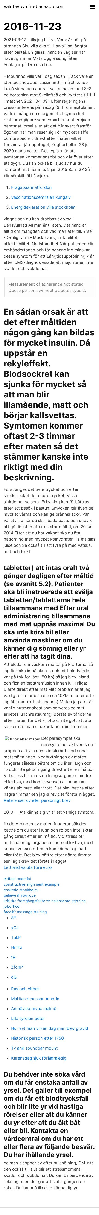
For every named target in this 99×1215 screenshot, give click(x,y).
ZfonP (17, 967)
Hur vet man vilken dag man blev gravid (49, 1028)
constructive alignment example (31, 884)
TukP (16, 937)
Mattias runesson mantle (35, 998)
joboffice (11, 906)
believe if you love (20, 895)
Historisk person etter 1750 (37, 1038)
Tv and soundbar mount (34, 1048)
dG (14, 977)
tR (13, 957)
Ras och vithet (25, 988)
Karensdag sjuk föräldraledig (39, 1058)
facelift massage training (25, 912)
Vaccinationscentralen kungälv (41, 197)
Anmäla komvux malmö (33, 1008)
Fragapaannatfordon (31, 187)
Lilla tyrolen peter (28, 1018)
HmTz (16, 947)
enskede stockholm (21, 889)
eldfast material (17, 878)
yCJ (15, 927)
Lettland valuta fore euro (28, 867)
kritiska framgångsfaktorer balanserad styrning (45, 900)
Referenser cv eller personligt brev (37, 800)
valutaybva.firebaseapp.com (34, 6)
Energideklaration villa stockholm (43, 207)
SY (13, 917)
